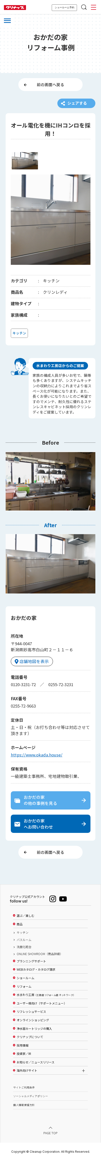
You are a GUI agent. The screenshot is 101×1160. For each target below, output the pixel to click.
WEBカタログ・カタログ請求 (36, 969)
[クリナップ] (15, 7)
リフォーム (24, 986)
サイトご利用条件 (24, 1087)
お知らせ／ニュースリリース (35, 1062)
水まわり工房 (45, 995)
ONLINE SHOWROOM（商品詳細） (40, 954)
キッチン (22, 932)
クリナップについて (30, 1037)
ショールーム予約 (64, 7)
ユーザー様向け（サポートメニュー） (42, 1003)
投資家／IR (24, 1054)
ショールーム (25, 978)
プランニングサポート (31, 961)
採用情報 (22, 1045)
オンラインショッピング (33, 1020)
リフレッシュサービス (31, 1011)
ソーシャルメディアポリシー (30, 1096)
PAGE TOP (50, 1132)
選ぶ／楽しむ (25, 916)
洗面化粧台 (24, 947)
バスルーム (24, 940)
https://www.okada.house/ (37, 755)
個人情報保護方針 (24, 1105)
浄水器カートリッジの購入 (34, 1029)
